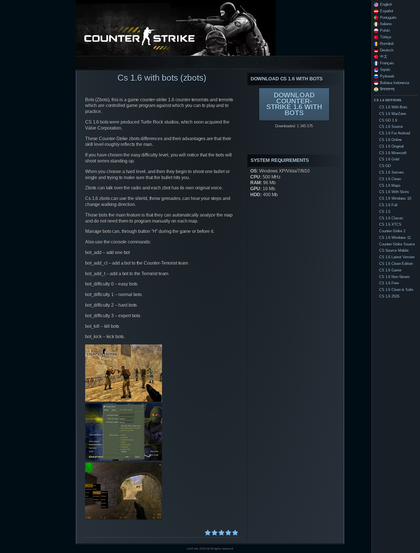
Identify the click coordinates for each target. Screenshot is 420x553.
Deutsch (386, 50)
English (386, 4)
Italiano (386, 24)
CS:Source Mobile (394, 250)
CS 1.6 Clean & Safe (396, 290)
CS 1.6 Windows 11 (395, 237)
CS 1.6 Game (390, 270)
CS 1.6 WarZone (392, 114)
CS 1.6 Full (388, 205)
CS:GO (385, 166)
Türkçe (385, 37)
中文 (383, 56)
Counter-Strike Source (397, 244)
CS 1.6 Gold (389, 159)
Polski (385, 30)
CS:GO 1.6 (388, 120)
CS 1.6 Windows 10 (395, 198)
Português (388, 17)
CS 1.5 (384, 211)
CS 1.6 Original (391, 146)
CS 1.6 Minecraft (393, 153)
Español (386, 11)
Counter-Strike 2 (392, 231)
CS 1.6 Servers (391, 172)
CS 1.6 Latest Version (397, 257)
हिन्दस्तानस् (387, 89)
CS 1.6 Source (391, 126)
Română (386, 43)
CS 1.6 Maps (390, 185)
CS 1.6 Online (390, 140)
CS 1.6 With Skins (394, 192)
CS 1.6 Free (389, 283)
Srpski (385, 70)
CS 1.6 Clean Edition (396, 263)
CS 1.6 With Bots (393, 107)
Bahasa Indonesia (394, 83)
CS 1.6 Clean (390, 179)
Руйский (387, 76)
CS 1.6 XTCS (390, 224)
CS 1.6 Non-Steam (394, 277)
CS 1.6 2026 (389, 296)
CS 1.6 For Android (394, 133)
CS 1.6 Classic (391, 218)
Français (387, 63)
